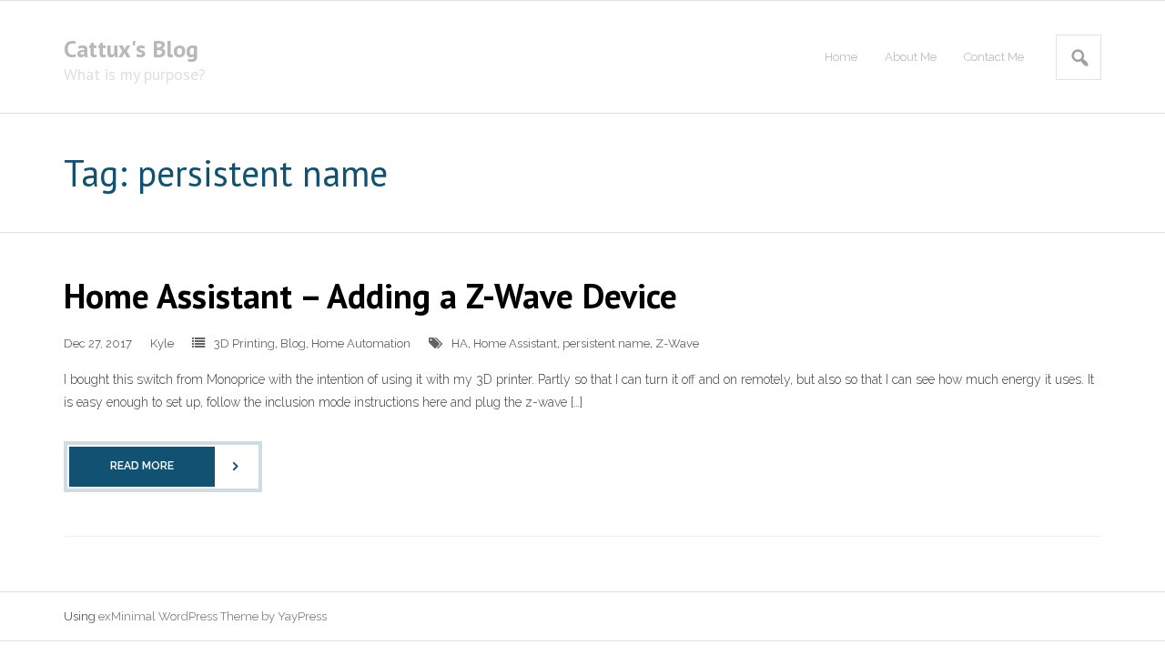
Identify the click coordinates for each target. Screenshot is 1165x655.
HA (459, 343)
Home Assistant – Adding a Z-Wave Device (370, 295)
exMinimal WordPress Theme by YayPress (212, 616)
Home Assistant (515, 343)
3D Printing (244, 343)
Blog (293, 343)
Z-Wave (677, 343)
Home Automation (360, 343)
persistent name (606, 343)
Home (841, 57)
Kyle (162, 343)
